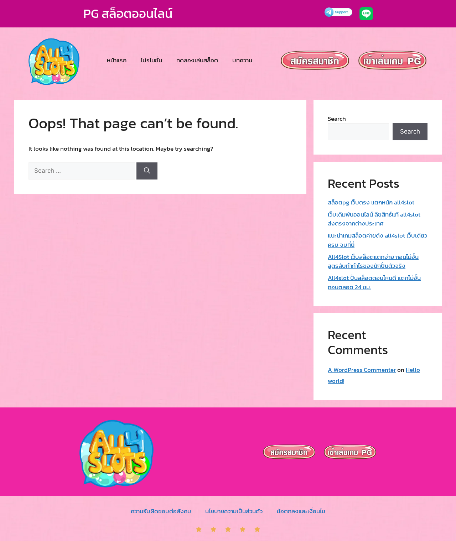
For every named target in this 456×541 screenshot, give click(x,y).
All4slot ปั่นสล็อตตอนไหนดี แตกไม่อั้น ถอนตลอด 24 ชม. (374, 282)
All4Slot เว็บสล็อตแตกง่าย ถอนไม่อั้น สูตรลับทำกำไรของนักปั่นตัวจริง (373, 261)
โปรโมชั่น (151, 60)
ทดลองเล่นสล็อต (197, 60)
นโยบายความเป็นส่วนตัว (234, 511)
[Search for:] (82, 170)
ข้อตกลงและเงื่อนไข (301, 511)
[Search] (146, 171)
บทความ (242, 60)
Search (337, 118)
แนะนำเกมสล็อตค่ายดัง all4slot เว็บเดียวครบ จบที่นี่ (377, 240)
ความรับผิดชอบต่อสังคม (161, 511)
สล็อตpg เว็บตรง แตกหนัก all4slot (371, 202)
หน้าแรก (116, 60)
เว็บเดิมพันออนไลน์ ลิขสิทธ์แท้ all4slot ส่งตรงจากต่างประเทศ (374, 219)
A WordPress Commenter (362, 369)
